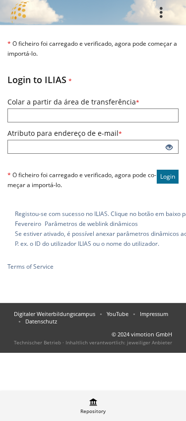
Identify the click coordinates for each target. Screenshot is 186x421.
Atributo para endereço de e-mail (93, 133)
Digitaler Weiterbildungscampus (54, 313)
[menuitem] (164, 12)
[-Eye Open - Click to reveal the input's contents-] (169, 148)
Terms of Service (30, 266)
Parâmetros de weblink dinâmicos (91, 223)
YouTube (117, 313)
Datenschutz (41, 321)
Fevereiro (28, 223)
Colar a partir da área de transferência (93, 101)
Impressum (154, 313)
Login (167, 176)
